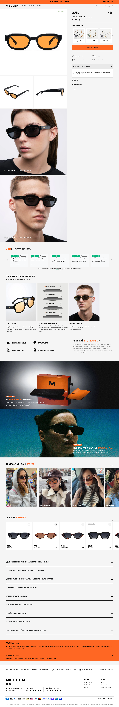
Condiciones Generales (60, 704)
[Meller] (12, 6)
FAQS (102, 682)
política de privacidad (18, 658)
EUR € (110, 698)
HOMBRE (31, 6)
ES (104, 698)
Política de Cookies (50, 704)
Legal (32, 704)
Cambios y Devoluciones (107, 685)
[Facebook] (7, 684)
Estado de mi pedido (106, 687)
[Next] (112, 465)
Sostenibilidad (87, 685)
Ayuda (96, 6)
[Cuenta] (109, 6)
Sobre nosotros (88, 682)
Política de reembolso (84, 704)
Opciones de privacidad (95, 704)
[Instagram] (10, 684)
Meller (15, 704)
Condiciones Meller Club (72, 704)
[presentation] (72, 35)
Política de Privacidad (40, 704)
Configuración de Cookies (107, 704)
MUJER (24, 6)
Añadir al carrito (92, 47)
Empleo (86, 687)
